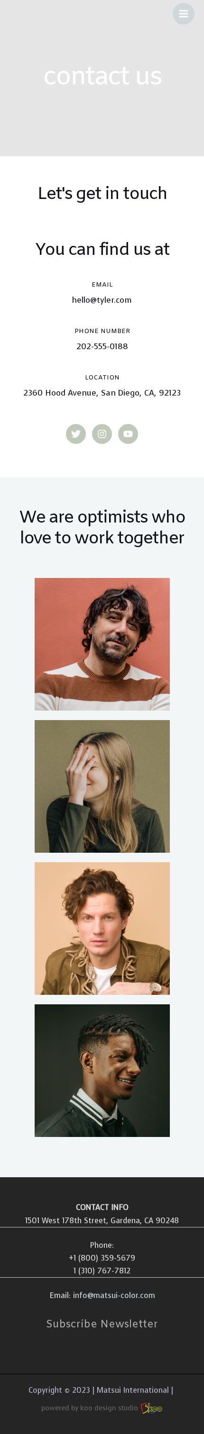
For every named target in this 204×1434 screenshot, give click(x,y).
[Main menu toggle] (184, 14)
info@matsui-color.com (114, 1295)
